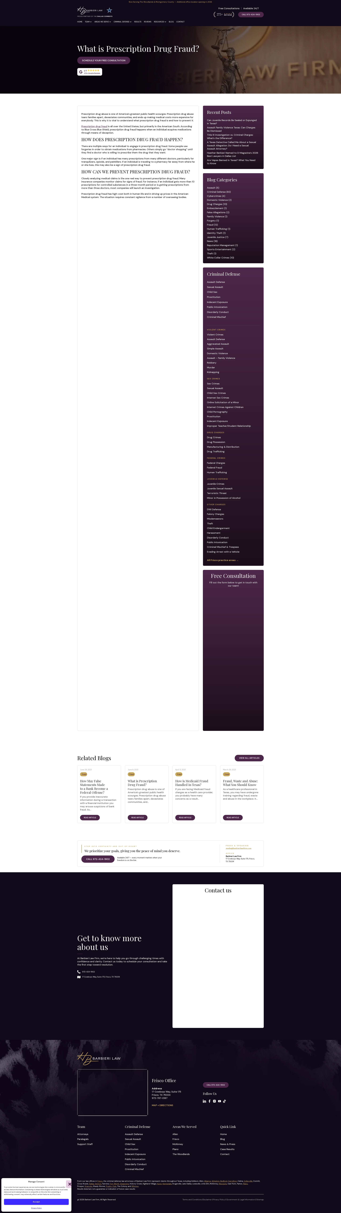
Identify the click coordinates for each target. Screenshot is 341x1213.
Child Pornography (217, 411)
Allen (175, 1134)
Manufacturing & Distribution (223, 446)
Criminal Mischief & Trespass (223, 547)
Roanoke (88, 1186)
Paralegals (83, 1139)
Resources (159, 22)
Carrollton (232, 1181)
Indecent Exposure (217, 302)
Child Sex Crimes (216, 393)
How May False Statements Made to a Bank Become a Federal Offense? (94, 787)
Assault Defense (216, 282)
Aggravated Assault (218, 344)
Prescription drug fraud (94, 126)
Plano (175, 1149)
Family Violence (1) (217, 216)
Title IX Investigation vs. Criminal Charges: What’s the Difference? (230, 136)
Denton (98, 1184)
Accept (36, 1201)
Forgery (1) (213, 220)
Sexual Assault (215, 287)
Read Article (90, 817)
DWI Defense (214, 509)
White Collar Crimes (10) (220, 257)
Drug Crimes (214, 437)
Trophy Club (111, 1186)
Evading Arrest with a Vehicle (223, 551)
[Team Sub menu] (91, 22)
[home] (94, 12)
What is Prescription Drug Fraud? (142, 783)
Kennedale (167, 1184)
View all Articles (249, 758)
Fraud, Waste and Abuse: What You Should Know (240, 783)
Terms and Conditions (192, 1199)
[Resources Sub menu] (165, 22)
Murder (211, 367)
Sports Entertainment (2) (221, 249)
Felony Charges (215, 514)
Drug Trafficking (216, 451)
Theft (210, 523)
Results (137, 22)
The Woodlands (181, 1154)
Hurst (159, 1184)
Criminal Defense (121, 22)
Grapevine (124, 1184)
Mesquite (223, 1184)
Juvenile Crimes (215, 483)
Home (79, 22)
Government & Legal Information (240, 1199)
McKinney (177, 1144)
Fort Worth (114, 1184)
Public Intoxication (217, 307)
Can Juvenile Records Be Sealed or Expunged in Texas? (232, 122)
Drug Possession (216, 442)
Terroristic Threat (217, 493)
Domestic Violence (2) (219, 200)
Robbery (211, 362)
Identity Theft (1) (216, 233)
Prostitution (213, 297)
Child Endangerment (218, 528)
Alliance (207, 1181)
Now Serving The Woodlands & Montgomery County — (170, 2)
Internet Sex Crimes (218, 397)
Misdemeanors (215, 518)
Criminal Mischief (216, 317)
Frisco (175, 1139)
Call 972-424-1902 (251, 14)
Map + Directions (162, 1105)
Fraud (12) (212, 224)
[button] (67, 1181)
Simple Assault (215, 348)
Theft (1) (211, 253)
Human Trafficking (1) (218, 228)
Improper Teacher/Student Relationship (229, 426)
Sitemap (260, 1199)
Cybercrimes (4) (216, 196)
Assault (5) (213, 187)
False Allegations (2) (218, 212)
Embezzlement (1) (217, 208)
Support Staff (85, 1144)
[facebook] (209, 1101)
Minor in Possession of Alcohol (223, 498)
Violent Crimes (215, 334)
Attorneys (82, 1134)
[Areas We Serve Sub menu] (110, 22)
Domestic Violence (217, 353)
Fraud (84, 774)
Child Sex (212, 292)
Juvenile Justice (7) (217, 237)
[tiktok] (224, 1101)
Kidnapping (213, 372)
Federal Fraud (214, 467)
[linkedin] (204, 1101)
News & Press (227, 1144)
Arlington (216, 1181)
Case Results (227, 1149)
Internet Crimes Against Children (225, 407)
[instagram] (214, 1101)
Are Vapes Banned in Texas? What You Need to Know (231, 162)
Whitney (135, 1186)
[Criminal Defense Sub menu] (131, 22)
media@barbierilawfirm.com (238, 848)
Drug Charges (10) (217, 204)
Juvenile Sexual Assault (220, 488)
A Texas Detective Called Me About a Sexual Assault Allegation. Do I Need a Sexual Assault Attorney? (231, 145)
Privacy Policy (36, 1208)
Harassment (213, 532)
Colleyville (248, 1181)
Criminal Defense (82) (219, 191)
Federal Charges (216, 463)
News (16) (212, 241)
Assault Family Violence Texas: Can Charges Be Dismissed (231, 129)
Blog (171, 22)
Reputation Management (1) (222, 245)
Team (87, 22)
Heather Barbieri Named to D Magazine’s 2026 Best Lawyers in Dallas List (232, 154)
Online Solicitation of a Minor (223, 402)
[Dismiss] (339, 1)
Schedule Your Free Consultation (103, 60)
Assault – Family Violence (221, 358)
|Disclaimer (207, 1199)
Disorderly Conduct (218, 312)
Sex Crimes (213, 383)
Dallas (91, 1184)
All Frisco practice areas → (223, 560)
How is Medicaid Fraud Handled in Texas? (191, 783)
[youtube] (219, 1101)
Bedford (223, 1181)
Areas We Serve (101, 22)
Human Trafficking (217, 472)
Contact (180, 22)
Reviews (147, 22)
